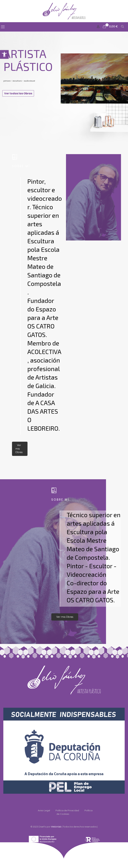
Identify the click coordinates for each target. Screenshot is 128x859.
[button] (4, 54)
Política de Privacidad (67, 810)
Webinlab (56, 826)
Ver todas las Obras (18, 93)
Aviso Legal (44, 810)
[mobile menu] (3, 27)
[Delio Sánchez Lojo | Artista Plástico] (64, 11)
